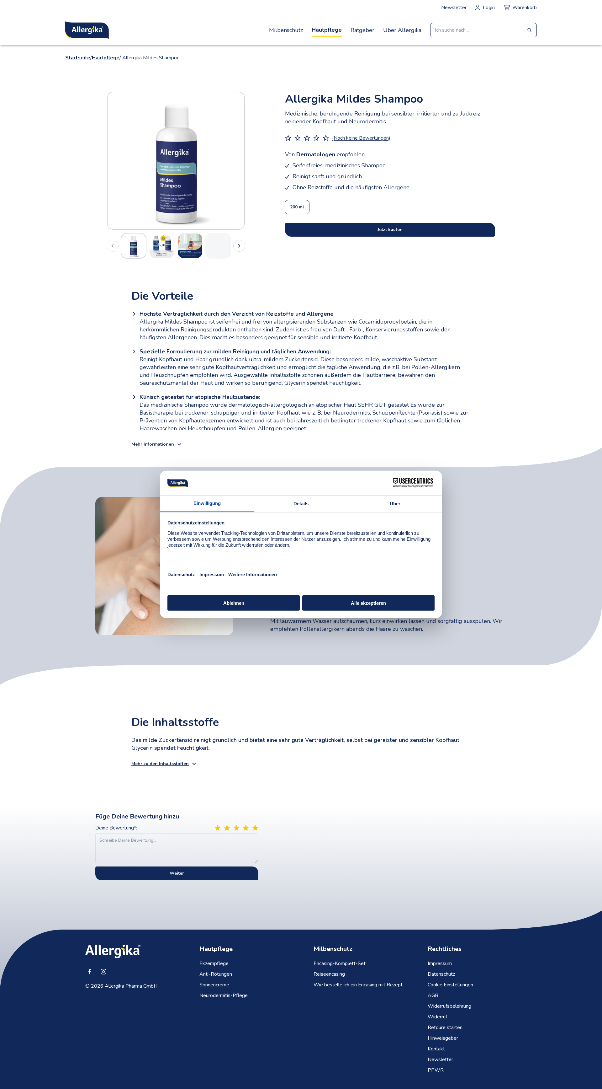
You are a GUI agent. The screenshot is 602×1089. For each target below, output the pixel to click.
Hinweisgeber (443, 1038)
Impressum (440, 963)
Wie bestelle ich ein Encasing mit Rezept (358, 984)
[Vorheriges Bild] (141, 161)
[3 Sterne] (236, 828)
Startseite (77, 57)
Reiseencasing (329, 974)
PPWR (436, 1070)
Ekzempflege (214, 963)
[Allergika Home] (87, 30)
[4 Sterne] (246, 828)
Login (489, 7)
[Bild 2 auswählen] (162, 246)
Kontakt (436, 1048)
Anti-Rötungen (215, 974)
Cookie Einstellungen (450, 984)
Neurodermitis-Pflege (223, 995)
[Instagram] (103, 971)
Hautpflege (327, 30)
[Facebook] (89, 971)
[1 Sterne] (217, 828)
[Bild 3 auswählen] (190, 246)
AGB (433, 995)
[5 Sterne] (255, 828)
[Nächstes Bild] (210, 161)
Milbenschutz (286, 30)
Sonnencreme (214, 984)
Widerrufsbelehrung (449, 1006)
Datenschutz (441, 974)
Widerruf (437, 1016)
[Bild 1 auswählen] (133, 246)
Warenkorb (524, 7)
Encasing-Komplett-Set (340, 963)
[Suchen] (529, 30)
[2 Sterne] (227, 828)
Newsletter (454, 7)
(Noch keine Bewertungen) (361, 138)
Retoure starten (445, 1027)
